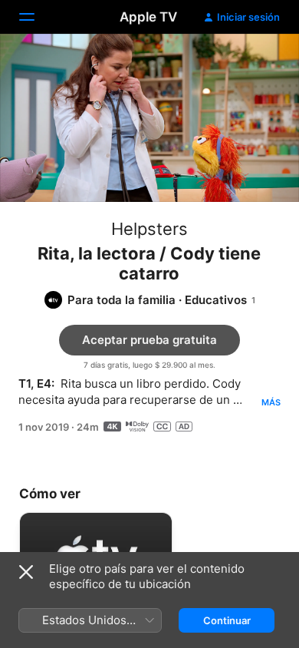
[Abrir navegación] (36, 17)
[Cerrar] (26, 572)
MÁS (271, 402)
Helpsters (149, 229)
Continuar (227, 620)
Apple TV (148, 17)
